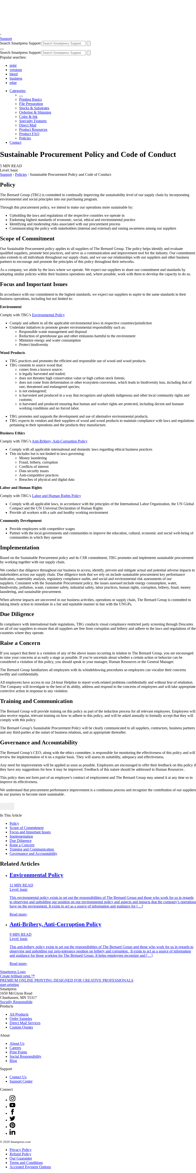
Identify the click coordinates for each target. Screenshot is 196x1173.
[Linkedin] (12, 1133)
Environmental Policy (48, 315)
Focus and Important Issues (30, 832)
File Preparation (31, 104)
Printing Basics (30, 99)
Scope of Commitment (27, 828)
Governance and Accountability (33, 854)
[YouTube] (12, 1107)
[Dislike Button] (10, 806)
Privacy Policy (21, 1150)
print (13, 65)
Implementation (21, 836)
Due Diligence (21, 841)
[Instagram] (12, 1100)
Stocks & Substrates (34, 108)
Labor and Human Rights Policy (56, 496)
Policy (14, 823)
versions (16, 70)
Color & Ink (28, 117)
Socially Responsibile (16, 1002)
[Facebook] (12, 1113)
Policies (25, 138)
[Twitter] (12, 1120)
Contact (15, 142)
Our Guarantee (21, 1158)
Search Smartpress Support (20, 43)
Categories (18, 91)
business (16, 78)
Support (6, 39)
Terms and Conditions (26, 1163)
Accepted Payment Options (30, 1167)
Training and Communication (32, 849)
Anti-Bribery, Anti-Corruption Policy (59, 441)
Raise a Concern (22, 845)
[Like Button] (3, 806)
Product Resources (33, 129)
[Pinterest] (12, 1127)
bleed (14, 74)
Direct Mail (27, 125)
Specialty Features (33, 121)
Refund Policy (20, 1154)
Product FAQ (29, 134)
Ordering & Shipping (35, 112)
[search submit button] (89, 43)
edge (13, 83)
